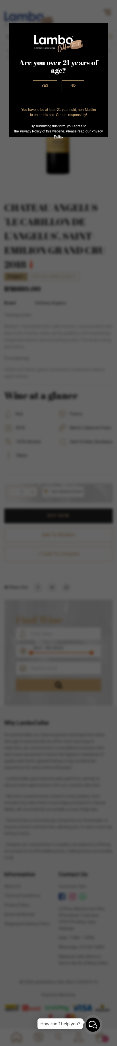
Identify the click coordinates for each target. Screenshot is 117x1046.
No (73, 86)
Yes (44, 86)
